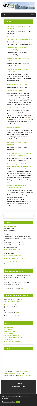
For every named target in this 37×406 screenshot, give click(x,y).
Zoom (17, 312)
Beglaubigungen (9, 327)
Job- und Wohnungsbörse (11, 335)
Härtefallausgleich (9, 333)
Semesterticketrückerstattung (13, 337)
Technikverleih (8, 339)
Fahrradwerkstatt (9, 331)
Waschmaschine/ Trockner (12, 341)
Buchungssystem (9, 329)
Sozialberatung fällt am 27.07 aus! (17, 84)
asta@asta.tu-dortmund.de (12, 249)
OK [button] (18, 402)
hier (14, 284)
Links (18, 393)
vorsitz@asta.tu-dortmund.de (12, 301)
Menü (5, 15)
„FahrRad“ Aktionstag (13, 127)
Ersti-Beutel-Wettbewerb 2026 (16, 108)
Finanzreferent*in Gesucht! (15, 90)
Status (18, 390)
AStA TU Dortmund (10, 226)
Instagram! (15, 264)
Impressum (18, 383)
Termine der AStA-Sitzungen (12, 305)
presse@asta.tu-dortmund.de (12, 255)
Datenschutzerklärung (18, 386)
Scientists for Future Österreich (24, 375)
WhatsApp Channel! (15, 262)
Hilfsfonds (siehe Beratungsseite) (14, 258)
